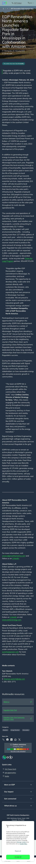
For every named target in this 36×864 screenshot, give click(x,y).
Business (5, 730)
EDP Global (17, 3)
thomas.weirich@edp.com (14, 679)
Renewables (26, 730)
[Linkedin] (11, 740)
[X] (19, 740)
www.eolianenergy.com (11, 620)
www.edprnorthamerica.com (13, 556)
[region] (18, 841)
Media (7, 776)
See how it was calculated (18, 751)
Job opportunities (10, 773)
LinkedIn (15, 558)
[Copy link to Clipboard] (3, 740)
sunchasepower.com (10, 652)
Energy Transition (15, 730)
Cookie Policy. (23, 844)
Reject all (18, 851)
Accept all (18, 857)
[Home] (4, 8)
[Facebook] (7, 740)
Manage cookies (21, 842)
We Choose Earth (10, 769)
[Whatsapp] (15, 740)
